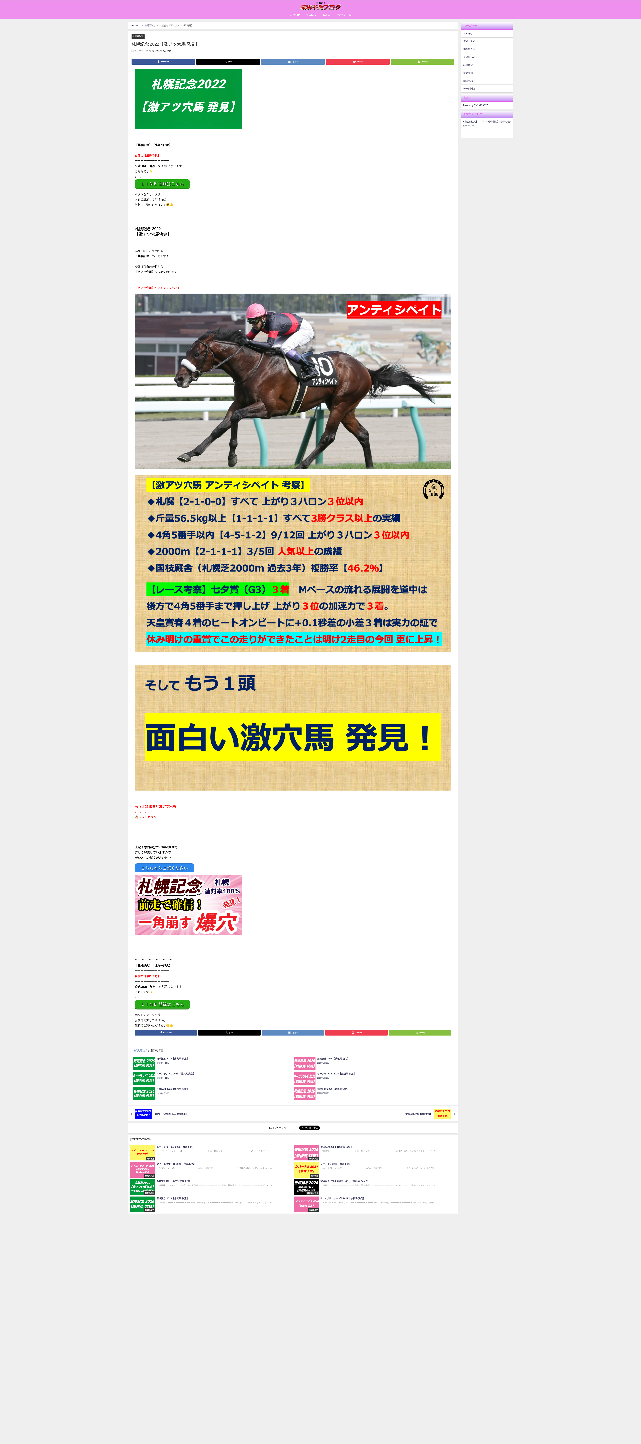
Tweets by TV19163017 (475, 105)
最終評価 (468, 73)
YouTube (311, 15)
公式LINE (295, 15)
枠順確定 (468, 65)
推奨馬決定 (138, 36)
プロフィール (344, 15)
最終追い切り (470, 57)
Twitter (327, 15)
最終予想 (468, 80)
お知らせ (468, 33)
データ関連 (469, 88)
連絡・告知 (469, 41)
